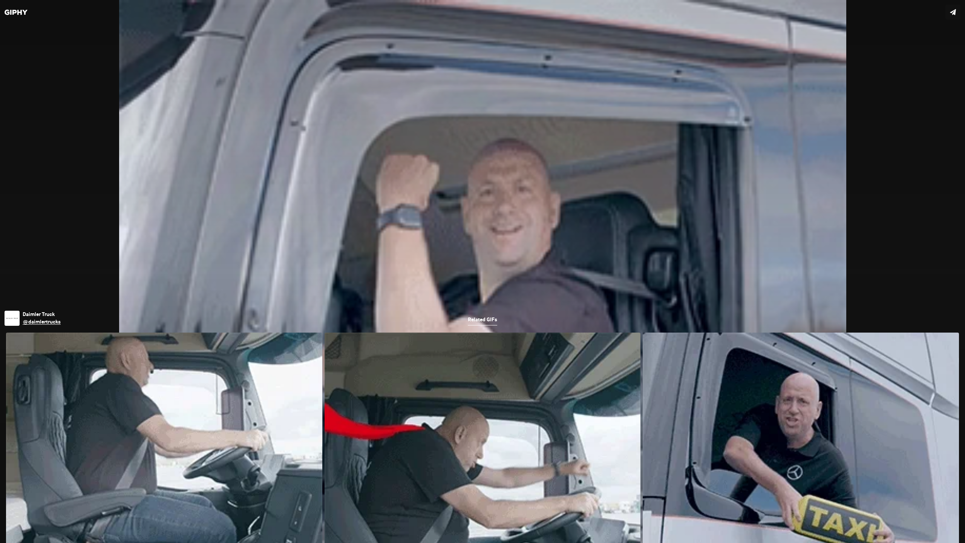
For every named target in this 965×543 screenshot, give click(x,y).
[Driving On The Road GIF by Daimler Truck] (482, 271)
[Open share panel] (952, 12)
